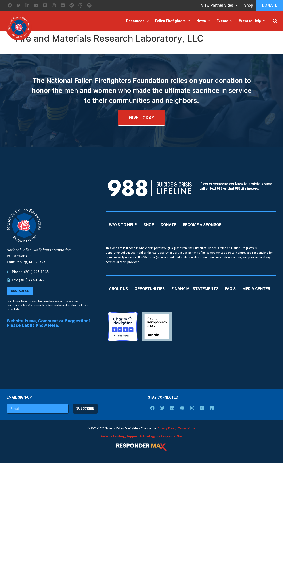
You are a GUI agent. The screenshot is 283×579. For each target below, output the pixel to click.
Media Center (256, 288)
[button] (275, 21)
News (201, 21)
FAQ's (230, 288)
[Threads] (80, 5)
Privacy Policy (167, 428)
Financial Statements (194, 288)
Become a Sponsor (202, 224)
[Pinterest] (71, 5)
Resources (135, 21)
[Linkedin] (172, 408)
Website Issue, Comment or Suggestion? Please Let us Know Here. (49, 323)
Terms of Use (187, 428)
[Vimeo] (45, 5)
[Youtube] (36, 5)
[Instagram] (54, 5)
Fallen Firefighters (170, 21)
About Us (118, 288)
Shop (248, 5)
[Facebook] (9, 5)
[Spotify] (89, 5)
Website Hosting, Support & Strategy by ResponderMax (141, 436)
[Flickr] (62, 5)
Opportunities (149, 288)
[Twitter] (18, 5)
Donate (269, 5)
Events (222, 21)
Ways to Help (250, 21)
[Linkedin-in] (27, 5)
